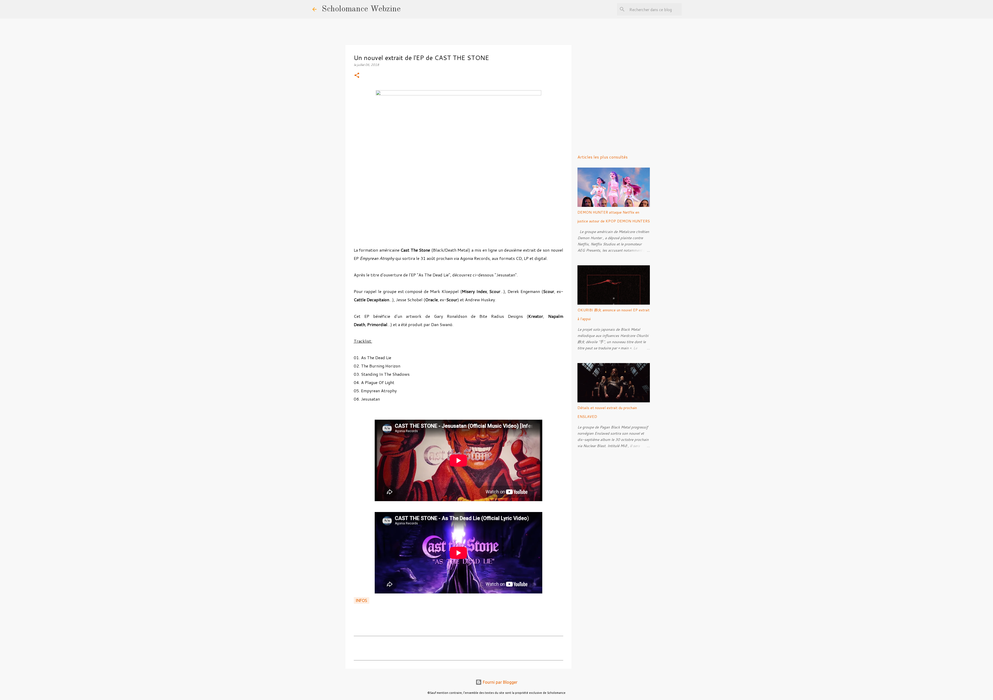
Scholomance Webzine (361, 9)
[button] (357, 75)
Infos (361, 600)
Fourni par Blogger (499, 682)
